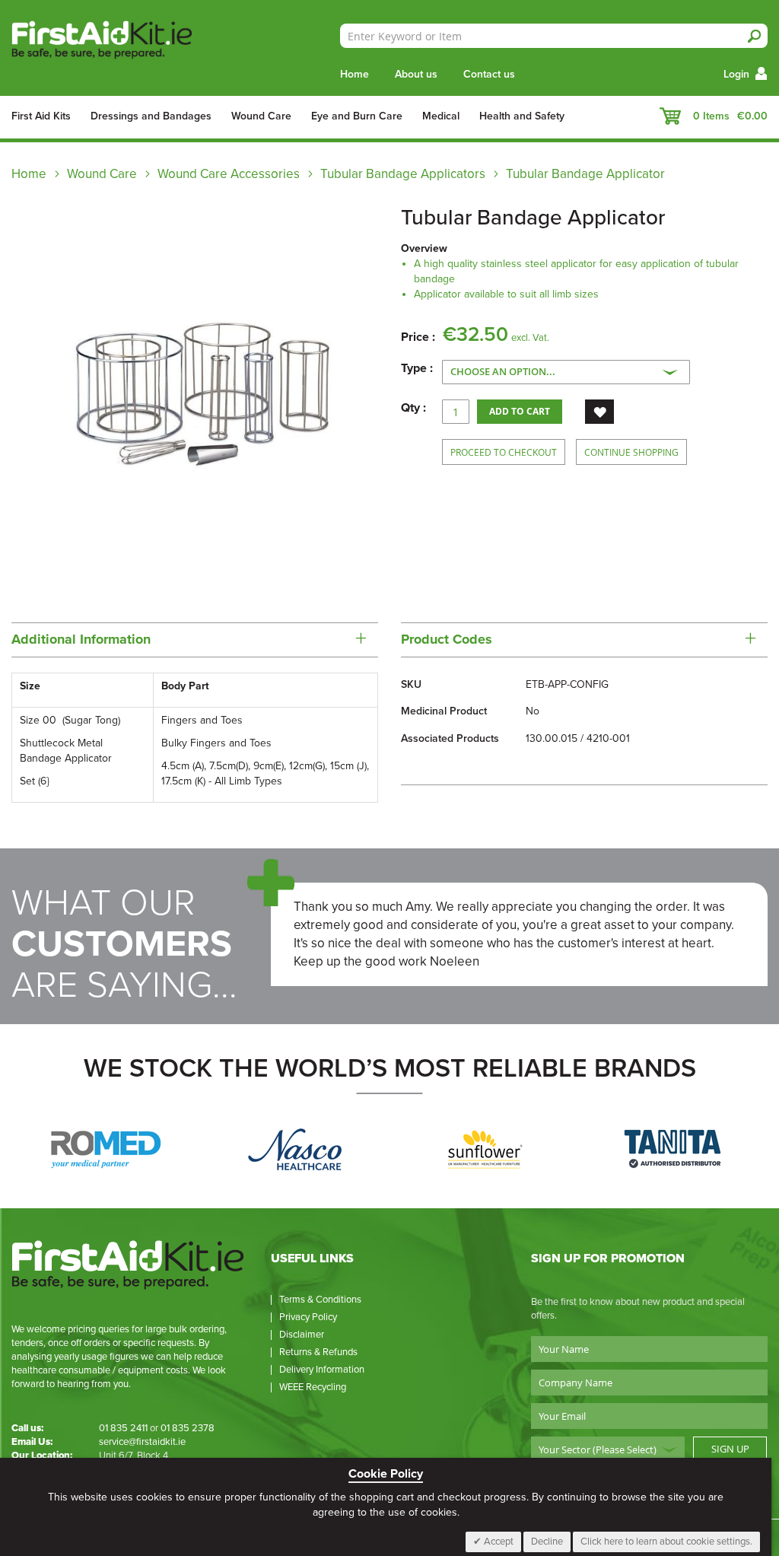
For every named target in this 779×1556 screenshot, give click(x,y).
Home (354, 74)
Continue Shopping (631, 452)
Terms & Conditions (320, 1299)
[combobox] (554, 36)
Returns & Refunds (318, 1352)
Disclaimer (301, 1334)
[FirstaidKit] (117, 41)
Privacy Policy (308, 1317)
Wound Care (102, 174)
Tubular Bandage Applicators (402, 174)
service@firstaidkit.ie (142, 1442)
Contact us (489, 74)
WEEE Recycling (312, 1387)
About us (416, 74)
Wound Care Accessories (228, 174)
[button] (599, 411)
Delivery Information (321, 1369)
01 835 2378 (188, 1428)
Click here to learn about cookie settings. (666, 1541)
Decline (547, 1541)
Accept (498, 1541)
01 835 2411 (123, 1428)
